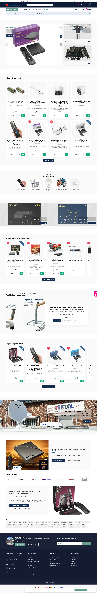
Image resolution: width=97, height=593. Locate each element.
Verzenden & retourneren (54, 563)
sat (45, 526)
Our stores (31, 9)
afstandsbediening (61, 524)
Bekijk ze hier (48, 160)
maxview (25, 526)
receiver (32, 526)
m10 (19, 526)
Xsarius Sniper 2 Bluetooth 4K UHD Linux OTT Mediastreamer (15, 261)
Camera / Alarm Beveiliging (33, 572)
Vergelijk (12, 115)
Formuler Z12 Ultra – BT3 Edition (15, 366)
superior (78, 526)
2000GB (9, 522)
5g (20, 522)
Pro (75, 522)
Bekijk (56, 320)
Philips (70, 522)
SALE (46, 9)
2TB (15, 522)
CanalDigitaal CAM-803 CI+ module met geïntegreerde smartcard (35, 262)
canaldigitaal (71, 524)
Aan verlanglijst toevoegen (70, 320)
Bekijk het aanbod (48, 279)
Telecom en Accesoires (32, 555)
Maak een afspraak (32, 574)
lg (15, 526)
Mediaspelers (30, 557)
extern (78, 524)
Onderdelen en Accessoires (33, 561)
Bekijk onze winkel (32, 544)
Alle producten (74, 565)
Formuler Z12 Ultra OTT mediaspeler (19, 505)
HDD (37, 522)
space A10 (63, 526)
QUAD (81, 522)
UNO (32, 524)
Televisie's (30, 565)
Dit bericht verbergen (81, 590)
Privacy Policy (52, 561)
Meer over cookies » (91, 590)
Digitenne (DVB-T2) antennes (34, 567)
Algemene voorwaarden (54, 557)
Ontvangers (30, 559)
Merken (25, 9)
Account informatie (75, 555)
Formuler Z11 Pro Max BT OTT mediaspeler (20, 508)
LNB (50, 522)
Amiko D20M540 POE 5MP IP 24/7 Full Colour (81, 102)
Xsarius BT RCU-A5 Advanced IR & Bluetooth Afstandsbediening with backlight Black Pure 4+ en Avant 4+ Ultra (16, 142)
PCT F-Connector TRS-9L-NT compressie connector (15, 102)
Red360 (87, 522)
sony (56, 526)
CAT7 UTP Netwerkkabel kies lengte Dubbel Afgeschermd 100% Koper (37, 102)
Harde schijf (44, 522)
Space (15, 524)
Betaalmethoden (52, 559)
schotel (50, 526)
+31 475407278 (12, 564)
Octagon (56, 522)
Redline (9, 524)
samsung (39, 526)
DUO (24, 522)
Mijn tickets (73, 559)
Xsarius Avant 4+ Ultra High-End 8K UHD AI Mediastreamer (55, 366)
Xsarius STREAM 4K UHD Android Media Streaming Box (37, 141)
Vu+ (37, 524)
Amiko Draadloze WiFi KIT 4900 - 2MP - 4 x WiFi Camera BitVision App (59, 142)
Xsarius (53, 524)
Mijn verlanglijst (74, 561)
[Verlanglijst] (85, 5)
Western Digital (44, 524)
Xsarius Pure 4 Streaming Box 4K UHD (75, 366)
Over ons (51, 555)
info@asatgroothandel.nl (14, 572)
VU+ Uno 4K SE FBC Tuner (75, 260)
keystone (9, 526)
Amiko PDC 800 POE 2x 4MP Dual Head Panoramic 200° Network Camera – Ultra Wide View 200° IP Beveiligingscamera (59, 103)
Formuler (31, 522)
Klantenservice (39, 9)
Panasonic (63, 522)
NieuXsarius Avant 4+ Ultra (74, 460)
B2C (21, 9)
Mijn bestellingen (74, 557)
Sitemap (51, 567)
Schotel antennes (31, 569)
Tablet (27, 524)
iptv (83, 524)
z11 (84, 526)
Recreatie (30, 563)
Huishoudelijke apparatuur (33, 576)
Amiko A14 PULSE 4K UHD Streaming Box (81, 141)
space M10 (71, 526)
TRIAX (21, 524)
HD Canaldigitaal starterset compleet (55, 261)
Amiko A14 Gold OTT (58, 460)
